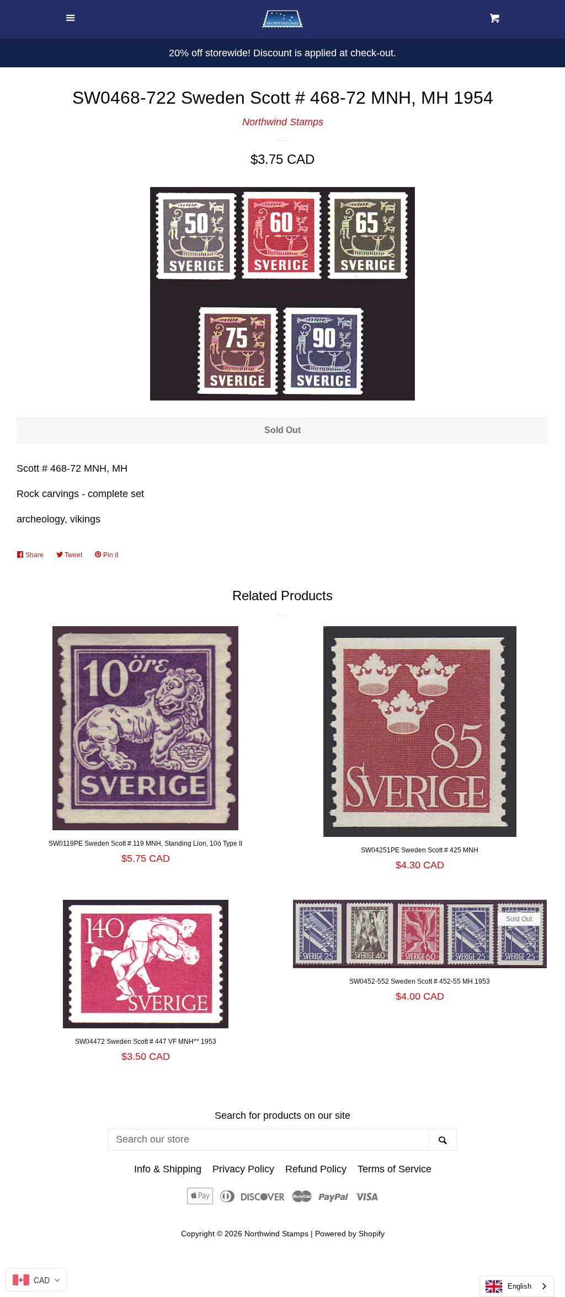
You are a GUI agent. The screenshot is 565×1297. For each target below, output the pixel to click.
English (519, 1286)
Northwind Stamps (282, 121)
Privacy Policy (243, 1169)
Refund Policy (316, 1169)
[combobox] (516, 1286)
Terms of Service (394, 1169)
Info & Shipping (167, 1169)
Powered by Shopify (350, 1233)
